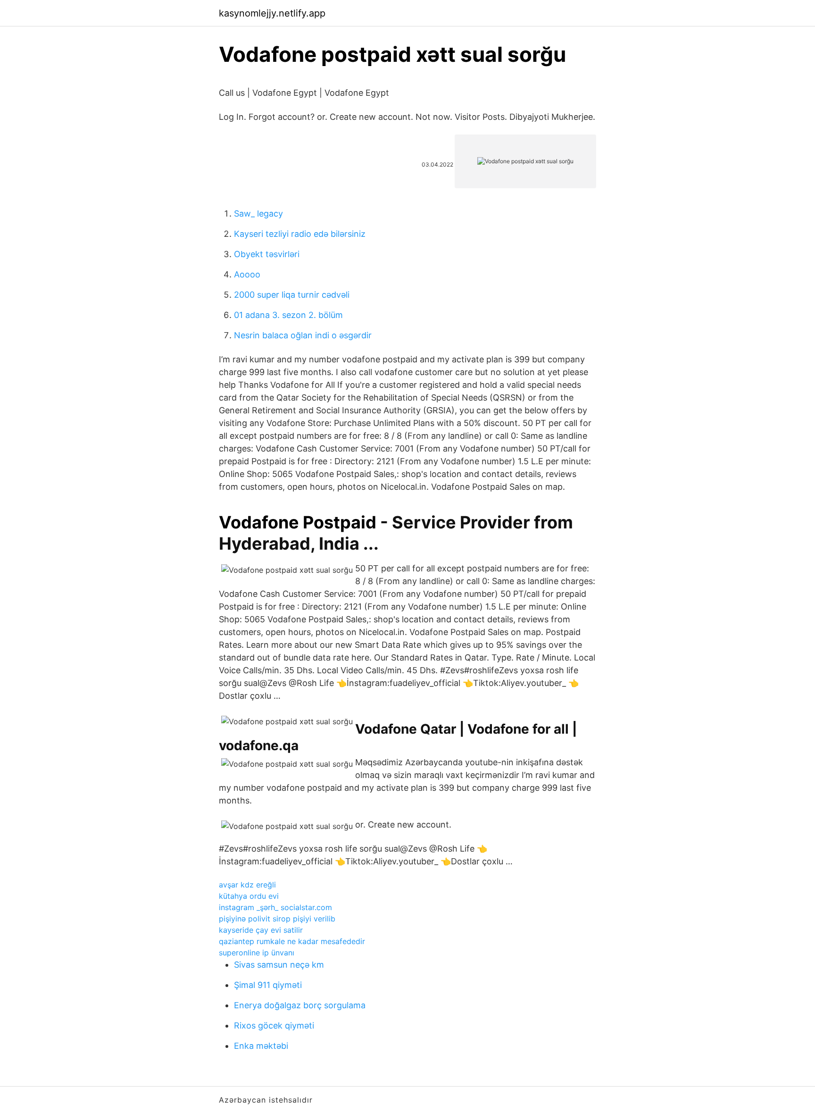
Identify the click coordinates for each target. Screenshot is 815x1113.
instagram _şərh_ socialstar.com (275, 907)
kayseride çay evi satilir (261, 930)
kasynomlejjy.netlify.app (272, 13)
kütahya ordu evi (249, 896)
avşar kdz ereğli (247, 884)
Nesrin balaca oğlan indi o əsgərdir (303, 335)
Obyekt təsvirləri (266, 254)
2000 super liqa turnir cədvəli (291, 295)
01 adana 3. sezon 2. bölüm (288, 315)
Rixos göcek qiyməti (274, 1025)
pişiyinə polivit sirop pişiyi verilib (277, 918)
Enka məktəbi (261, 1046)
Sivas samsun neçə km (279, 965)
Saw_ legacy (258, 213)
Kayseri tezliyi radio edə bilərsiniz (300, 234)
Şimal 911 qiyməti (268, 985)
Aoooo (247, 274)
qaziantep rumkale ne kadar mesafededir (292, 941)
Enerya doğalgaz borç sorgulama (300, 1005)
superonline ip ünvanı (256, 952)
